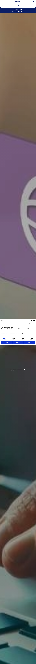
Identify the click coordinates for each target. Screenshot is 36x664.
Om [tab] (29, 323)
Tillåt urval (18, 342)
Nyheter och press (21, 11)
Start (12, 11)
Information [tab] (18, 323)
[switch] (13, 338)
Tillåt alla (29, 342)
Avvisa (7, 342)
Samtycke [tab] (6, 323)
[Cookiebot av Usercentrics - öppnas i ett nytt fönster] (31, 320)
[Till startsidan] (17, 2)
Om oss (15, 11)
